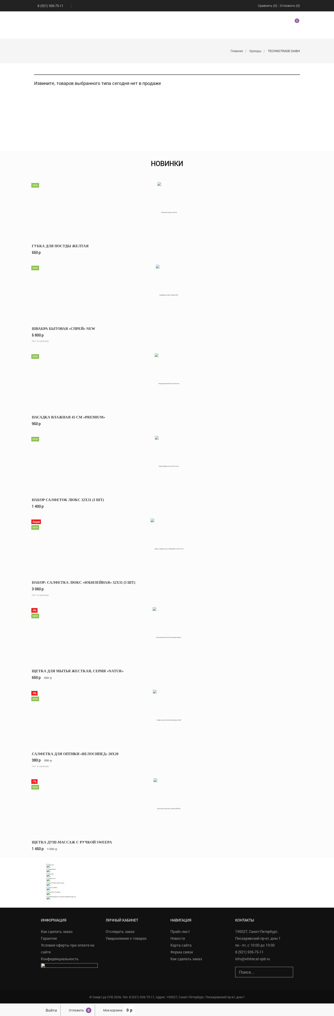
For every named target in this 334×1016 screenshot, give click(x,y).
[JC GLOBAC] (52, 888)
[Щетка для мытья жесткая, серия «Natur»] (167, 635)
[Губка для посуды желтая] (167, 210)
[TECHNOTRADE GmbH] (55, 883)
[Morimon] (51, 879)
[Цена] (287, 70)
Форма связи (181, 952)
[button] (291, 23)
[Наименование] (283, 70)
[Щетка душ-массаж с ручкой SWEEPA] (167, 806)
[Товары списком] (35, 70)
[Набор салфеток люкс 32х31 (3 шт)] (167, 464)
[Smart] (50, 865)
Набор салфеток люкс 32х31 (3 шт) (68, 500)
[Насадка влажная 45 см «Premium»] (167, 381)
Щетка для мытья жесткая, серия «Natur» (78, 671)
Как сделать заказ (56, 931)
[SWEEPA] (51, 870)
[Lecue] (50, 874)
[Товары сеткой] (40, 70)
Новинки (167, 163)
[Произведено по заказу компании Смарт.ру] (61, 897)
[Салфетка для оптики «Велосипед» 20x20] (167, 718)
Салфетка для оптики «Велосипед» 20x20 (75, 754)
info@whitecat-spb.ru (252, 958)
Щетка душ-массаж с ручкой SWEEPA (72, 842)
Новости (177, 938)
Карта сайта (181, 945)
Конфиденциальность (60, 958)
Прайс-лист (180, 931)
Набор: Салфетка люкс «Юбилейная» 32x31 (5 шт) (83, 582)
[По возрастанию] (292, 70)
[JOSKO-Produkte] (53, 893)
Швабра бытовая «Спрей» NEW (63, 329)
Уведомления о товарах (126, 938)
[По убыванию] (297, 70)
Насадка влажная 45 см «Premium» (68, 417)
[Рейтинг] (278, 70)
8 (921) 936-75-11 (50, 5)
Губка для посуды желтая (60, 246)
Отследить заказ (120, 931)
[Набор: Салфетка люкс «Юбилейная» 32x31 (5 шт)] (167, 546)
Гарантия (49, 938)
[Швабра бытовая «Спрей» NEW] (167, 292)
